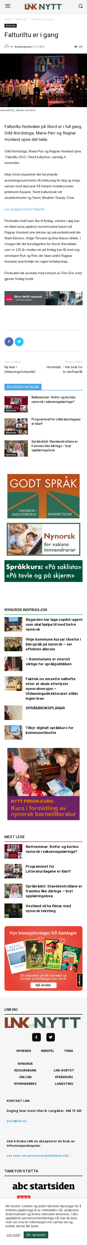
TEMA (68, 1051)
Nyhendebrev (25, 1083)
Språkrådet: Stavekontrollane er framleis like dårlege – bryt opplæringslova (54, 446)
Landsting (64, 1083)
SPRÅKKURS (64, 1077)
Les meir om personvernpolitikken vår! (38, 1155)
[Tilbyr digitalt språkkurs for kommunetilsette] (13, 732)
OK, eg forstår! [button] (36, 1235)
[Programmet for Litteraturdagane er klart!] (16, 426)
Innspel (47, 1051)
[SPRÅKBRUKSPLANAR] (13, 712)
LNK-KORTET (64, 1070)
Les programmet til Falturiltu (24, 209)
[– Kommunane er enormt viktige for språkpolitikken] (13, 664)
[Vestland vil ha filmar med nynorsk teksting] (13, 910)
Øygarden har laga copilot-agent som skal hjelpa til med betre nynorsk (54, 624)
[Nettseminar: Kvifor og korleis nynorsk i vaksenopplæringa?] (16, 404)
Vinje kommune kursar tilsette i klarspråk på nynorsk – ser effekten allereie (53, 644)
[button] (80, 6)
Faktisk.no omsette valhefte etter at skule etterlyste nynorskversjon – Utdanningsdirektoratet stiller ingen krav (52, 689)
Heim (7, 19)
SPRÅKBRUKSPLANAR (45, 708)
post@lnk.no (17, 1121)
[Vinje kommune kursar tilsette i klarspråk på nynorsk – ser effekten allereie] (13, 644)
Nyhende (21, 19)
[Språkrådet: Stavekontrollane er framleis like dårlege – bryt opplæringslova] (16, 448)
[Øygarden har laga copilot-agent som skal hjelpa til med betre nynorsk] (13, 624)
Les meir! (13, 1235)
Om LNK (25, 1077)
